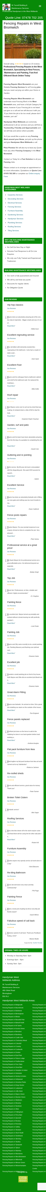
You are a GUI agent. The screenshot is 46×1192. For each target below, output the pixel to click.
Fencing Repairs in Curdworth (12, 1049)
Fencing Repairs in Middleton (12, 1100)
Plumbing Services (15, 223)
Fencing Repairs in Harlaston (12, 1073)
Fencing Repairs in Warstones (12, 1153)
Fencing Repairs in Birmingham (13, 1013)
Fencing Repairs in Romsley (11, 1124)
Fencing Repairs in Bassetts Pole (13, 1019)
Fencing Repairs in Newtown (12, 1106)
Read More (11, 326)
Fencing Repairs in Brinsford (11, 1031)
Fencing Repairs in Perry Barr (12, 1115)
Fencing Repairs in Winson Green (13, 1162)
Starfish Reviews (37, 942)
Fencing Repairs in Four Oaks (12, 1064)
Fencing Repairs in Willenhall (12, 1159)
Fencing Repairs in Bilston (11, 1016)
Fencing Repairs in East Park (12, 1055)
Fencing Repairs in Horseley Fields (14, 1082)
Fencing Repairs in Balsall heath (13, 1022)
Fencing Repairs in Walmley (11, 1150)
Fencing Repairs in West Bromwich (14, 1156)
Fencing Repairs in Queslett (11, 1118)
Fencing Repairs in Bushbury (12, 1034)
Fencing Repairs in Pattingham (12, 1112)
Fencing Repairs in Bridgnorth (12, 1005)
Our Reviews (11, 308)
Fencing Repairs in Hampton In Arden (14, 1070)
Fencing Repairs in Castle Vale (12, 1037)
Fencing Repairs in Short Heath (12, 1133)
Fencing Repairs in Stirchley (11, 1139)
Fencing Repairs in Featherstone (13, 1061)
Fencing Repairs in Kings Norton (13, 1085)
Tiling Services (13, 231)
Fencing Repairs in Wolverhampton (14, 1165)
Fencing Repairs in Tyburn (11, 1147)
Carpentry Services (15, 195)
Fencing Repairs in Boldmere (12, 1010)
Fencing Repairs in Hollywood (12, 1079)
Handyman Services (15, 219)
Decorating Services (15, 199)
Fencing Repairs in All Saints (12, 1025)
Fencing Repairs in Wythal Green (13, 1171)
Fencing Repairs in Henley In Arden (14, 1076)
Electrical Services (15, 203)
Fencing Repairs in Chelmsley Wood (14, 1040)
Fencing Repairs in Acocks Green (13, 1028)
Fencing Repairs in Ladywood (12, 1088)
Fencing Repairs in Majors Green (13, 1094)
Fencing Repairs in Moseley (11, 1103)
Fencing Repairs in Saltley (11, 1127)
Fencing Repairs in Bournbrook (12, 1007)
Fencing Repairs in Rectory (11, 1121)
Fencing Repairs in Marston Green (13, 1097)
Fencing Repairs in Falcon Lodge (13, 1058)
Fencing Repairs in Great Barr (12, 1067)
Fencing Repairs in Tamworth (12, 1144)
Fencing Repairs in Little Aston (12, 1091)
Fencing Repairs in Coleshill (11, 1043)
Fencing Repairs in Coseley (11, 1046)
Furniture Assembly (15, 211)
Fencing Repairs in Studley (11, 1141)
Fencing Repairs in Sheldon (11, 1130)
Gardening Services (15, 215)
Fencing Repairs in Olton (10, 1109)
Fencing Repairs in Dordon (11, 1052)
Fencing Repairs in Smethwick (12, 1136)
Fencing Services (14, 207)
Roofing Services (14, 227)
